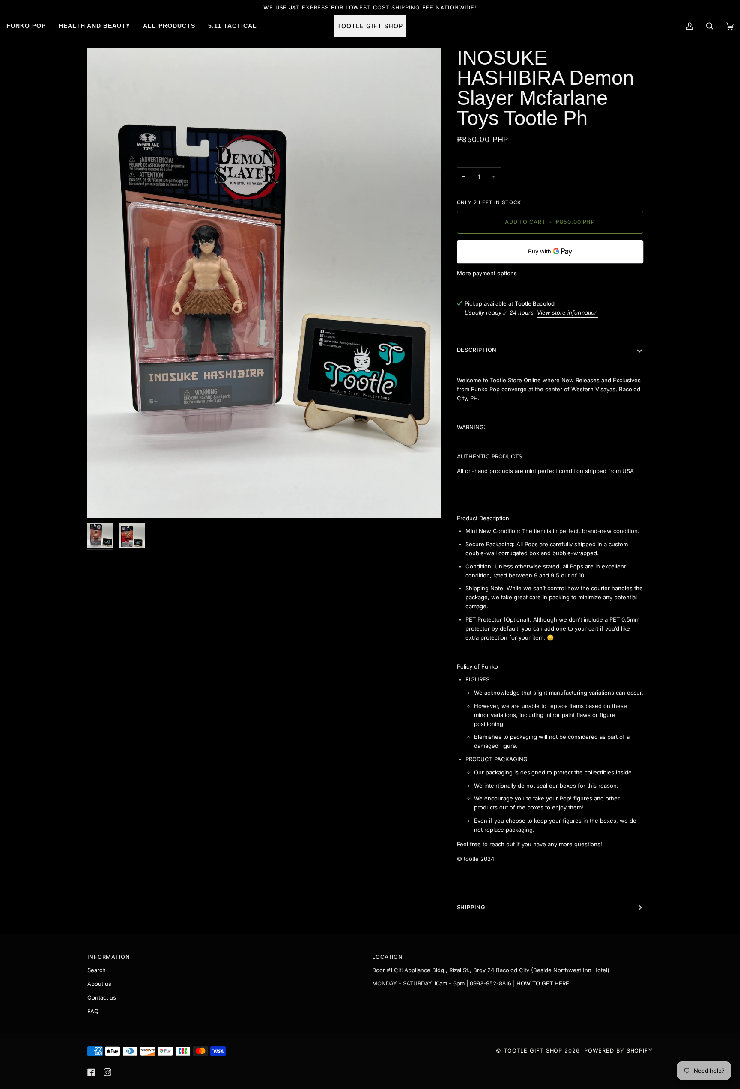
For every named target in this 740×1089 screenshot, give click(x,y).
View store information (567, 312)
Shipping (471, 907)
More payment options (487, 273)
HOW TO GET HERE (542, 983)
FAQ (92, 1011)
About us (99, 983)
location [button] (387, 957)
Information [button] (108, 957)
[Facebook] (91, 1072)
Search (96, 970)
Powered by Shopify (618, 1050)
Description (477, 350)
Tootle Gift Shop (533, 1050)
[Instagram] (107, 1072)
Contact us (101, 997)
